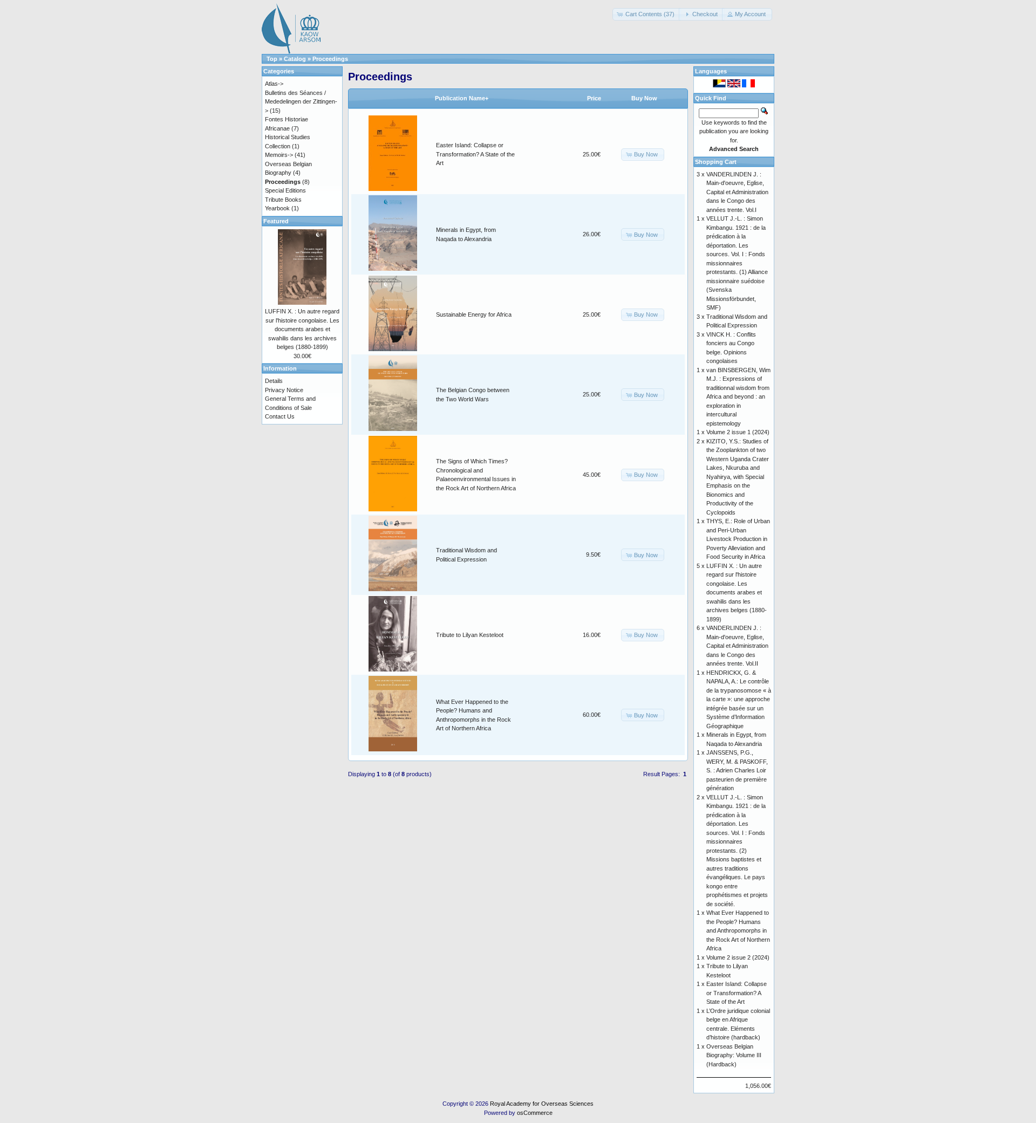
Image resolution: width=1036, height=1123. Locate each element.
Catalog (295, 59)
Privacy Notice (284, 390)
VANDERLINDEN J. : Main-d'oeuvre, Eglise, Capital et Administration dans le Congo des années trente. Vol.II (737, 646)
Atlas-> (274, 83)
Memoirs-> (279, 155)
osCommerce (535, 1113)
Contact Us (280, 416)
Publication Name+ (461, 98)
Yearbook (277, 208)
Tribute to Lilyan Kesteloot (469, 635)
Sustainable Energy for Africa (474, 314)
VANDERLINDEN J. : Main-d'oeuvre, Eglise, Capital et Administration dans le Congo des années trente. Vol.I (737, 192)
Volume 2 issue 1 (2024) (737, 432)
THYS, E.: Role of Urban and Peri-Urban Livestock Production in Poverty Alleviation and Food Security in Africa (738, 539)
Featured (276, 221)
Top (272, 59)
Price (594, 98)
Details (274, 381)
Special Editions (285, 190)
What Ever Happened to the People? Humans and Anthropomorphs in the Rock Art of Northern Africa (738, 930)
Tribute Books (283, 199)
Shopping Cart (716, 162)
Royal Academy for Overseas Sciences (542, 1103)
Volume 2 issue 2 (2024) (737, 957)
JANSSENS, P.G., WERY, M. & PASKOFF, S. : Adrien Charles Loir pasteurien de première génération (737, 770)
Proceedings (330, 59)
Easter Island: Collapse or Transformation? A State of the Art (475, 154)
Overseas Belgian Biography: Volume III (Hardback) (733, 1055)
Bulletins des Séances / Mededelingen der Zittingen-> (301, 102)
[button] (646, 14)
